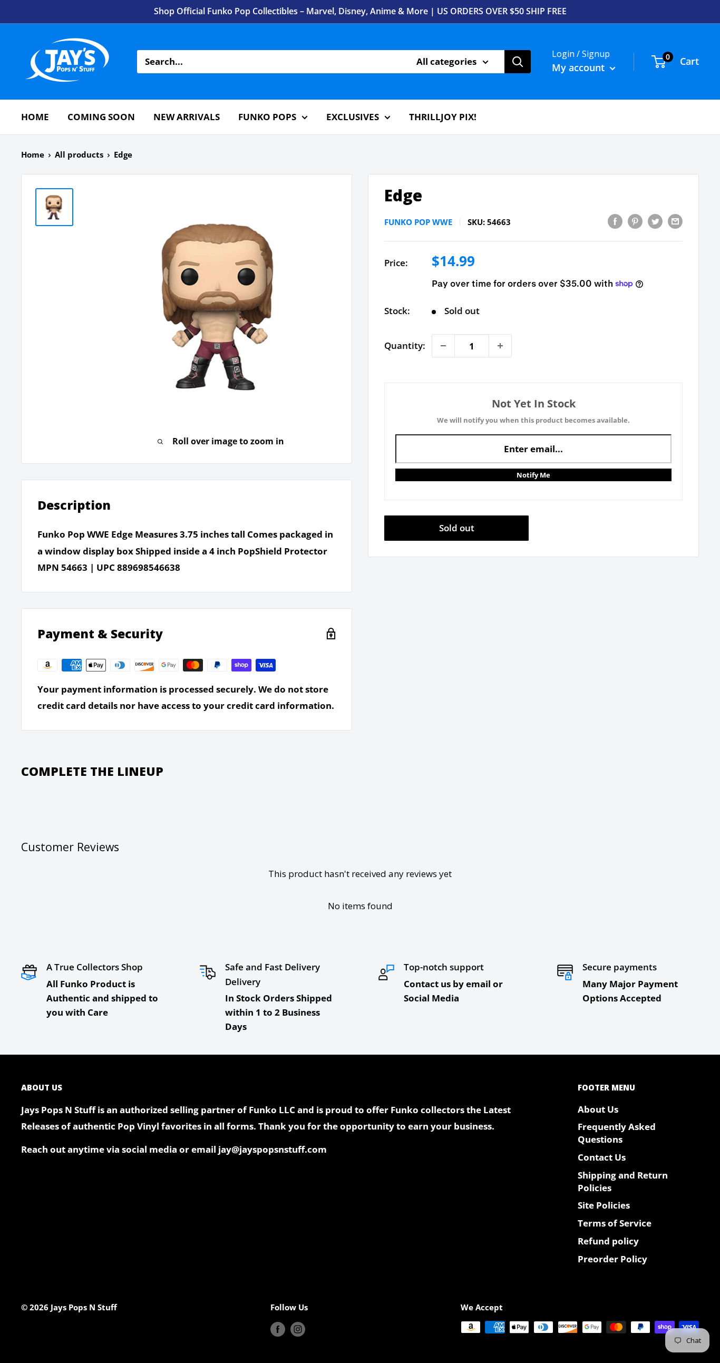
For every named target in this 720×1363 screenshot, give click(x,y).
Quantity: (404, 345)
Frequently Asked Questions (617, 1133)
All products (79, 154)
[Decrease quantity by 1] (443, 346)
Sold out (456, 528)
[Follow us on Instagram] (297, 1329)
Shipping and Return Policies (623, 1181)
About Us (598, 1109)
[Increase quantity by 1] (500, 346)
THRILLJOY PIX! (442, 117)
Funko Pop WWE (418, 222)
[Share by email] (675, 220)
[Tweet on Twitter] (655, 220)
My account (579, 67)
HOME (35, 117)
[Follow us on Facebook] (277, 1329)
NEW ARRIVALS (186, 117)
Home (32, 154)
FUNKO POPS (267, 117)
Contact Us (602, 1157)
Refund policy (608, 1241)
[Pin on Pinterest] (635, 220)
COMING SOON (101, 117)
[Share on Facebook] (615, 220)
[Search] (517, 61)
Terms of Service (614, 1223)
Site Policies (604, 1205)
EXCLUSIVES (352, 117)
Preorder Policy (612, 1259)
